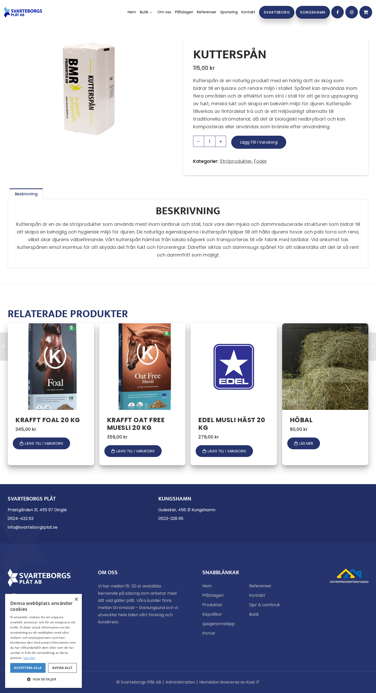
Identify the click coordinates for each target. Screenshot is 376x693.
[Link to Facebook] (337, 12)
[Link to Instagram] (351, 12)
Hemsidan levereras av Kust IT (229, 682)
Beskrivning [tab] (26, 194)
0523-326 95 (170, 518)
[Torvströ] (372, 347)
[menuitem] (132, 12)
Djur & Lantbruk (264, 605)
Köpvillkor (212, 614)
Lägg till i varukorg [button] (44, 443)
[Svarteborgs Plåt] (23, 12)
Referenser (260, 586)
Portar (208, 633)
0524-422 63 (21, 518)
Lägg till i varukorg (259, 142)
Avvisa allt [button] (62, 668)
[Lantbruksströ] (4, 347)
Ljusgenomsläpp (218, 624)
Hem (207, 586)
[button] (43, 679)
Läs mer (306, 443)
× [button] (76, 599)
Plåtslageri (213, 595)
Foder (260, 161)
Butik (254, 614)
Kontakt (257, 595)
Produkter (212, 605)
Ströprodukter (236, 161)
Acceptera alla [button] (28, 668)
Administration (180, 682)
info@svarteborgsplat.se (33, 527)
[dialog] (43, 641)
